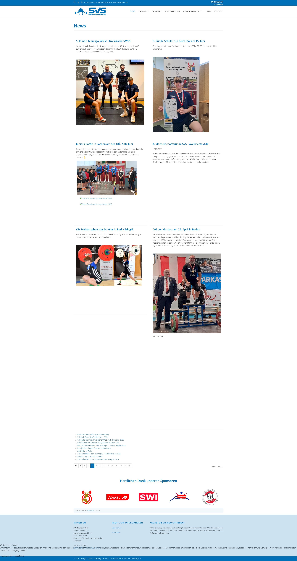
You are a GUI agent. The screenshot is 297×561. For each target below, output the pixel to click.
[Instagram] (78, 2)
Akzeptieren (7, 556)
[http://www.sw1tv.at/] (148, 497)
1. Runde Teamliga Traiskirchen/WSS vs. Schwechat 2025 (100, 440)
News (132, 11)
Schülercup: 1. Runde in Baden (90, 456)
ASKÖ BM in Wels (84, 451)
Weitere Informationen (143, 559)
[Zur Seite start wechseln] (76, 465)
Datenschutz (116, 528)
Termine (157, 11)
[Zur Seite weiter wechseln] (125, 465)
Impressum (116, 532)
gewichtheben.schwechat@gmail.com (114, 2)
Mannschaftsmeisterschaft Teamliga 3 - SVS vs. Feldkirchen (101, 445)
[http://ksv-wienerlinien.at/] (179, 497)
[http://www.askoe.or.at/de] (117, 497)
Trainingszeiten (172, 11)
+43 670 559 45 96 (90, 2)
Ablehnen (19, 556)
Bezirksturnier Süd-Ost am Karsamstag (93, 434)
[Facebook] (74, 2)
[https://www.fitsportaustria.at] (210, 497)
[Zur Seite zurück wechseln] (80, 465)
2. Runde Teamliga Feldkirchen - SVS (92, 437)
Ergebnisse (144, 11)
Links (208, 11)
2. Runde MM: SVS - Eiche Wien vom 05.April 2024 (98, 459)
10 (120, 465)
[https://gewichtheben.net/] (86, 497)
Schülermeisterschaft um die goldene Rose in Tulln (98, 442)
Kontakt (218, 11)
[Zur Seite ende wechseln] (129, 465)
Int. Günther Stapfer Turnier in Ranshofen (94, 448)
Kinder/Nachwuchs (192, 11)
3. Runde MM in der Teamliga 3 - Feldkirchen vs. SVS (99, 453)
